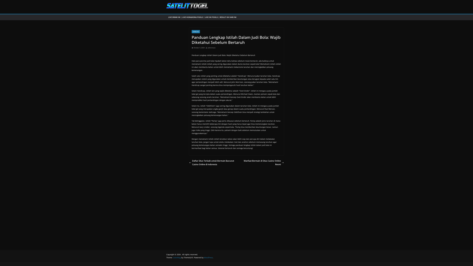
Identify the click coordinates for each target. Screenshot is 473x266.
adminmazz (212, 48)
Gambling (196, 32)
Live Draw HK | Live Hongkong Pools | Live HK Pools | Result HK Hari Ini (202, 17)
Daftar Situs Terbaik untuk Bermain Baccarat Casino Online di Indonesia (213, 162)
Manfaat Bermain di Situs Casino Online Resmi (262, 162)
